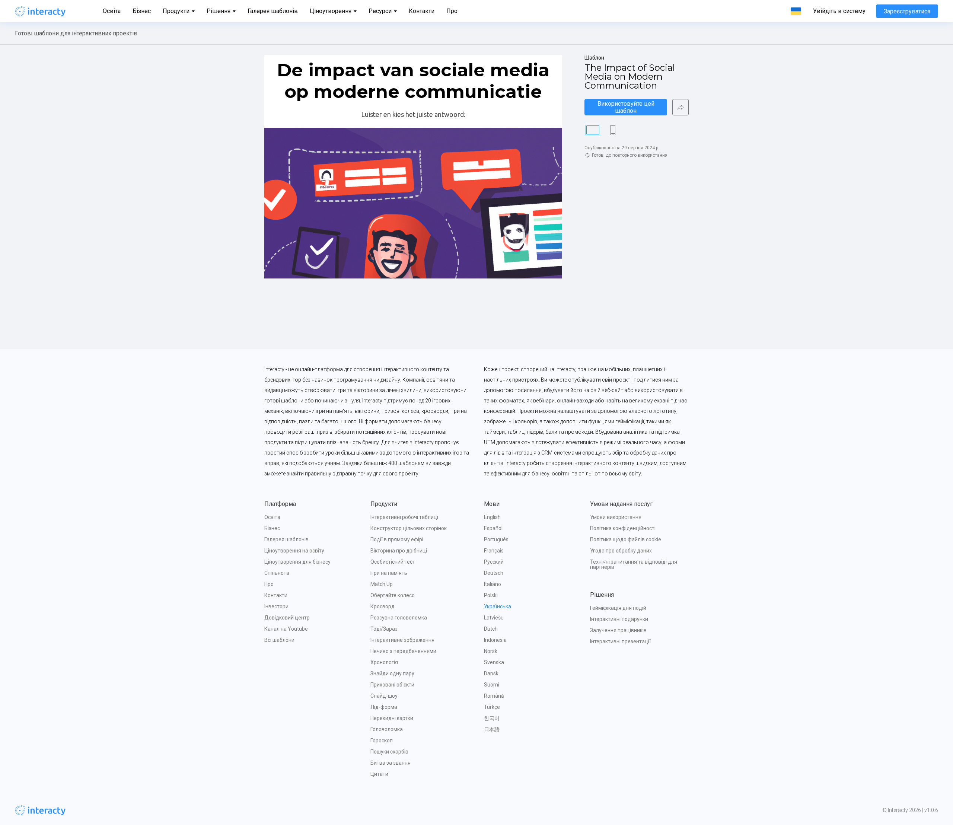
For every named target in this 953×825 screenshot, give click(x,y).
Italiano (492, 584)
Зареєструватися (907, 11)
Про (452, 11)
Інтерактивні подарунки (619, 619)
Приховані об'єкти (392, 685)
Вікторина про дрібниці (398, 551)
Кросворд (382, 606)
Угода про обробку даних (621, 551)
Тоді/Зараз (384, 629)
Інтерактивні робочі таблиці (404, 517)
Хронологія (384, 662)
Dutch (491, 629)
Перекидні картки (391, 718)
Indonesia (495, 640)
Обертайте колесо (392, 595)
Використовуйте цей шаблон (626, 107)
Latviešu (494, 618)
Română (494, 696)
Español (493, 528)
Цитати (379, 774)
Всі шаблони (279, 640)
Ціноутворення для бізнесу (297, 562)
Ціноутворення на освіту (294, 551)
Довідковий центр (287, 618)
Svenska (494, 662)
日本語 (492, 729)
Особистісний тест (392, 562)
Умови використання (615, 517)
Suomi (491, 685)
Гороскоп (381, 740)
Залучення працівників (618, 630)
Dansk (491, 673)
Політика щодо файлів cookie (625, 539)
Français (494, 551)
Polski (491, 595)
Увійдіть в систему (839, 11)
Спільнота (276, 573)
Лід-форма (383, 707)
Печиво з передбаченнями (403, 651)
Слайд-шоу (384, 696)
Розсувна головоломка (398, 618)
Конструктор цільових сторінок (408, 528)
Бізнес (142, 11)
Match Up (381, 584)
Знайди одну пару (392, 673)
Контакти (421, 11)
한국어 (492, 718)
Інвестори (276, 606)
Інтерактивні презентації (620, 641)
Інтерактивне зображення (402, 640)
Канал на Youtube (286, 629)
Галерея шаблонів (273, 11)
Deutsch (493, 573)
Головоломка (386, 729)
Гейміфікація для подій (618, 608)
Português (496, 539)
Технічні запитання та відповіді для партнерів (634, 564)
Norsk (490, 651)
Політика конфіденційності (623, 528)
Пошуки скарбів (389, 752)
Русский (494, 562)
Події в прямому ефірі (396, 539)
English (492, 517)
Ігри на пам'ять (388, 573)
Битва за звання (390, 763)
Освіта (112, 11)
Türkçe (492, 707)
